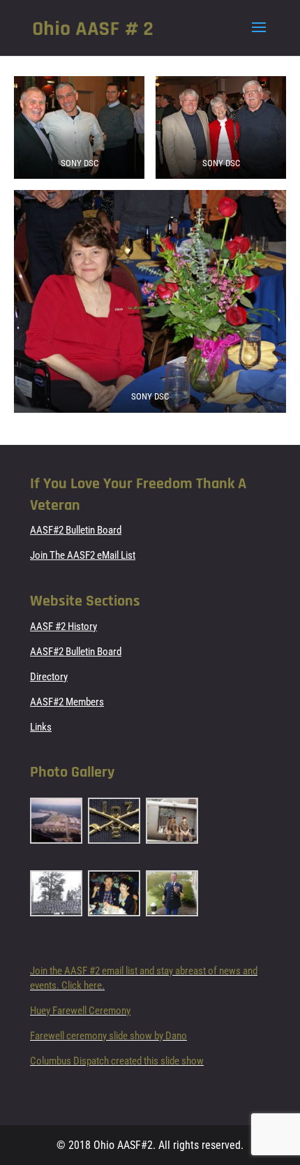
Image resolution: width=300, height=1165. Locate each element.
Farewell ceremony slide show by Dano (108, 1036)
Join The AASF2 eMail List (82, 555)
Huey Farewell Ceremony (80, 1010)
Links (41, 727)
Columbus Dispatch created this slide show (117, 1061)
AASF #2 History (63, 626)
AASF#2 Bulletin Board (75, 530)
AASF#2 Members (67, 702)
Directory (49, 677)
